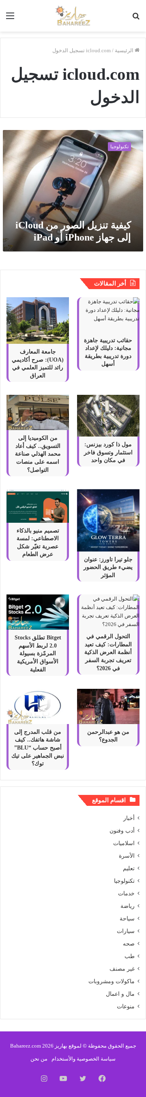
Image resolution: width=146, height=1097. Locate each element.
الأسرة (127, 856)
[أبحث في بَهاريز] (136, 19)
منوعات (126, 1006)
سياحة (127, 919)
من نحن (38, 1059)
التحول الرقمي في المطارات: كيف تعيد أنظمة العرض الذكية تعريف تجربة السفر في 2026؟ (108, 652)
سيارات (126, 931)
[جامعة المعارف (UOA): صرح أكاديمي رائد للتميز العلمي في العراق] (37, 320)
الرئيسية (125, 50)
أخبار (129, 818)
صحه (129, 944)
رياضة (127, 906)
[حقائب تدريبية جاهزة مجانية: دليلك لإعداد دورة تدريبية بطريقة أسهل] (108, 314)
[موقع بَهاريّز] (73, 16)
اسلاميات (124, 843)
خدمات (126, 893)
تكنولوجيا (124, 881)
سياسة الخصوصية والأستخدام (84, 1059)
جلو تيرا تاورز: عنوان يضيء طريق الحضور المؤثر (108, 567)
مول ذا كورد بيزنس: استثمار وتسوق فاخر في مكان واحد (108, 452)
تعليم (129, 868)
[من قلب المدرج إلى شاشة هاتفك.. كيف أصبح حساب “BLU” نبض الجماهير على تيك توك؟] (37, 706)
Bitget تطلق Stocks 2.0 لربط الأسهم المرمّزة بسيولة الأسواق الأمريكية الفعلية (38, 653)
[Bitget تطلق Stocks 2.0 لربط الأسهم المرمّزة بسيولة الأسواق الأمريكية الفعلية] (37, 612)
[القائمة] (10, 19)
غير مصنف (122, 969)
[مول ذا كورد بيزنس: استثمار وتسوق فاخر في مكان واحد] (108, 416)
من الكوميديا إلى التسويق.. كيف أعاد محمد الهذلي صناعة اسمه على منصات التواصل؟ (38, 454)
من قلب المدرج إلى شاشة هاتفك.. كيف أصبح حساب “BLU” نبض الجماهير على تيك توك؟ (37, 748)
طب (130, 956)
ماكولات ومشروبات (111, 981)
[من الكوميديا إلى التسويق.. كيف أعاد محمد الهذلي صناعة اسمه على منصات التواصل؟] (37, 412)
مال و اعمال (120, 994)
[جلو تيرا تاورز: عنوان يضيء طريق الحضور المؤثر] (108, 520)
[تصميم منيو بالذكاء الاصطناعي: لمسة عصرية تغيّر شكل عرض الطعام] (37, 506)
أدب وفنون (122, 831)
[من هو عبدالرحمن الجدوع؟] (108, 706)
